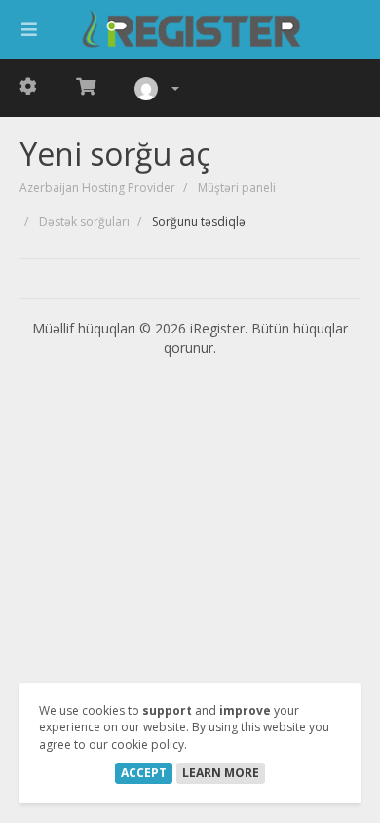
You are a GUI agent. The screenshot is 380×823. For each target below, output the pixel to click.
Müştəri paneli (237, 187)
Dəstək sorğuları (84, 222)
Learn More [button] (220, 772)
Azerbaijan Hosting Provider (97, 187)
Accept (144, 772)
